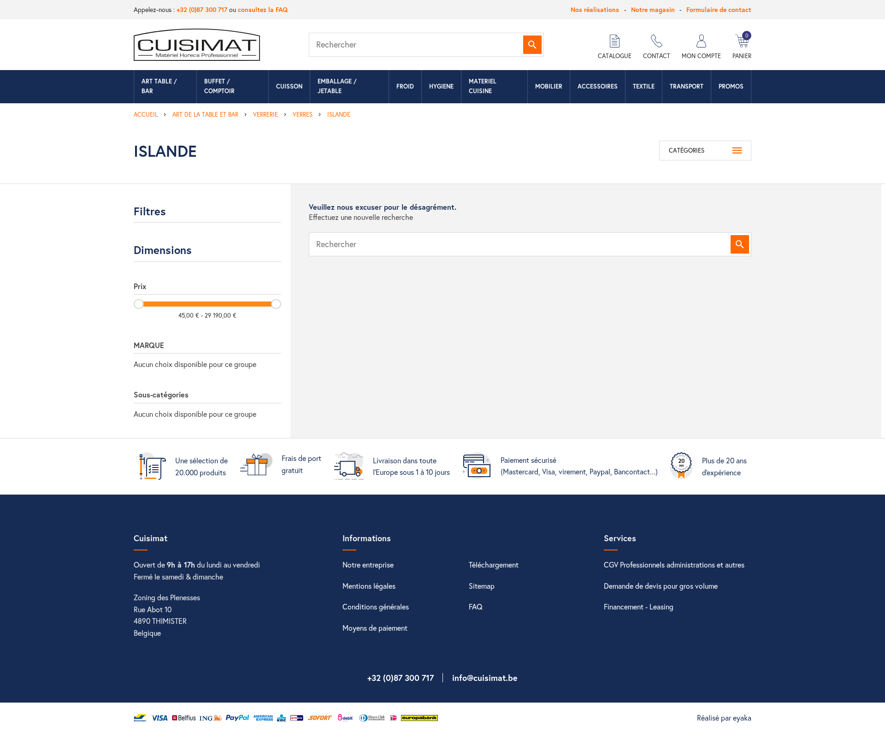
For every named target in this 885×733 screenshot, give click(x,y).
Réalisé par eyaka (724, 717)
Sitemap (482, 586)
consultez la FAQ (263, 9)
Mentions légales (368, 586)
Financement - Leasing (638, 606)
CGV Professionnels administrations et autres (674, 564)
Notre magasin (653, 9)
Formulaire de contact (718, 9)
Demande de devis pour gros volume (661, 586)
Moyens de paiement (374, 628)
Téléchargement (494, 564)
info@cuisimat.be (485, 677)
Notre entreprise (368, 564)
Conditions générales (375, 606)
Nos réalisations (595, 9)
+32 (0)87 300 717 (202, 9)
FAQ (476, 606)
